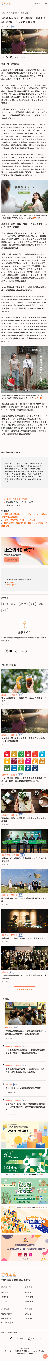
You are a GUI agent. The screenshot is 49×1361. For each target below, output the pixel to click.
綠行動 (23, 603)
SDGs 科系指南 (7, 1323)
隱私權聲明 (24, 1348)
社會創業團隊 (6, 1314)
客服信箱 (27, 1314)
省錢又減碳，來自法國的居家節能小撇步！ (24, 1087)
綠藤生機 (35, 218)
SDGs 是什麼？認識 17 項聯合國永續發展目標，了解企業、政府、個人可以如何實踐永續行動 (23, 780)
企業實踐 (15, 855)
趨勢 (13, 26)
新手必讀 (27, 1292)
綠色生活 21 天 (9, 603)
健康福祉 (8, 1046)
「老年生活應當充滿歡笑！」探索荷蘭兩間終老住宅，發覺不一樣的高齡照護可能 (25, 1051)
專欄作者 (4, 1297)
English (4, 1301)
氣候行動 (24, 13)
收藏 (22, 57)
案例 (22, 855)
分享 (2, 57)
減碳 (5, 610)
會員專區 (36, 3)
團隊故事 (4, 1292)
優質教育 (4, 775)
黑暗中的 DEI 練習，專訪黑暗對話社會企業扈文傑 (23, 938)
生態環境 (15, 13)
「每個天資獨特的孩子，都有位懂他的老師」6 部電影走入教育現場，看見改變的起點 (25, 1032)
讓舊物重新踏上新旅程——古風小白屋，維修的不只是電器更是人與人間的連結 (25, 1070)
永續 (33, 603)
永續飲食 (13, 695)
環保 (41, 603)
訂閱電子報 (28, 1318)
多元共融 (13, 935)
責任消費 (13, 775)
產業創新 (18, 1046)
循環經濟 (18, 1065)
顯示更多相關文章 (24, 989)
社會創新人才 (6, 1318)
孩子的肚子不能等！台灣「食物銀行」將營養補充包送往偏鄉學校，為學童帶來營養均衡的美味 (25, 1106)
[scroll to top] (45, 1356)
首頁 (3, 13)
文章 (8, 13)
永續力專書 (28, 1301)
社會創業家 (5, 855)
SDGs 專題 (28, 1297)
